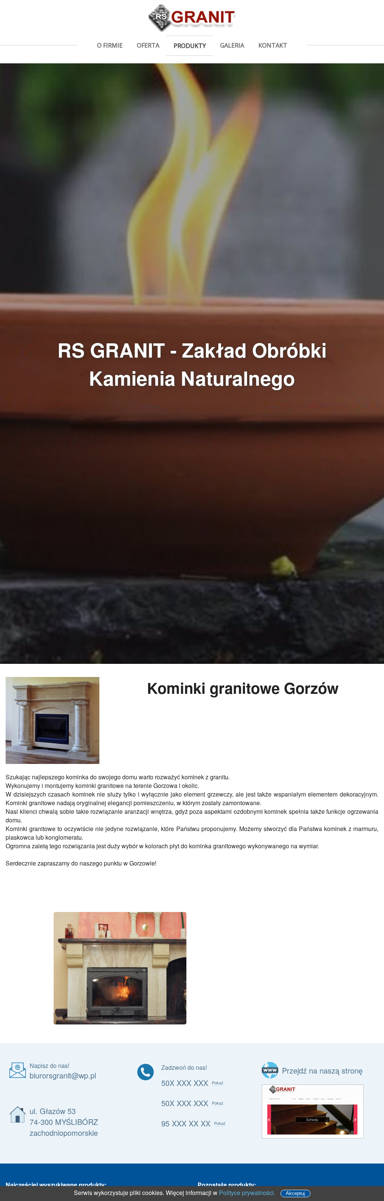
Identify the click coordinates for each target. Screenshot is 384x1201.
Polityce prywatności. (247, 1192)
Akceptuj (295, 1193)
